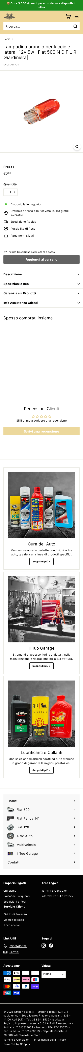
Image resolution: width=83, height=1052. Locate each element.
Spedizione (23, 251)
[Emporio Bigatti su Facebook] (51, 945)
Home (6, 39)
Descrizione (12, 274)
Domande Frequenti (16, 896)
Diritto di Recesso (15, 914)
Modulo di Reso (13, 919)
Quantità (10, 184)
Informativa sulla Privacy (57, 896)
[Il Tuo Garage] (41, 609)
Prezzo (8, 167)
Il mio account (12, 925)
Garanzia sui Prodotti (19, 293)
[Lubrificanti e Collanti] (41, 714)
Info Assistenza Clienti (20, 303)
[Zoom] (77, 146)
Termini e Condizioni (55, 890)
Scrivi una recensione (41, 431)
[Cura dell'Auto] (41, 505)
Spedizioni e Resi (16, 284)
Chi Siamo (9, 890)
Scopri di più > (41, 561)
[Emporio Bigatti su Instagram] (44, 945)
